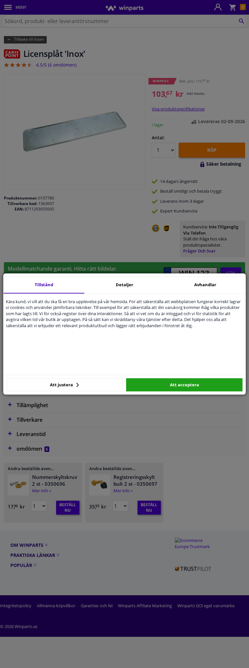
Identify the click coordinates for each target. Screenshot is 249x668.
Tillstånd (44, 285)
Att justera (62, 385)
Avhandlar (205, 285)
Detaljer (124, 285)
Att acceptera (184, 385)
